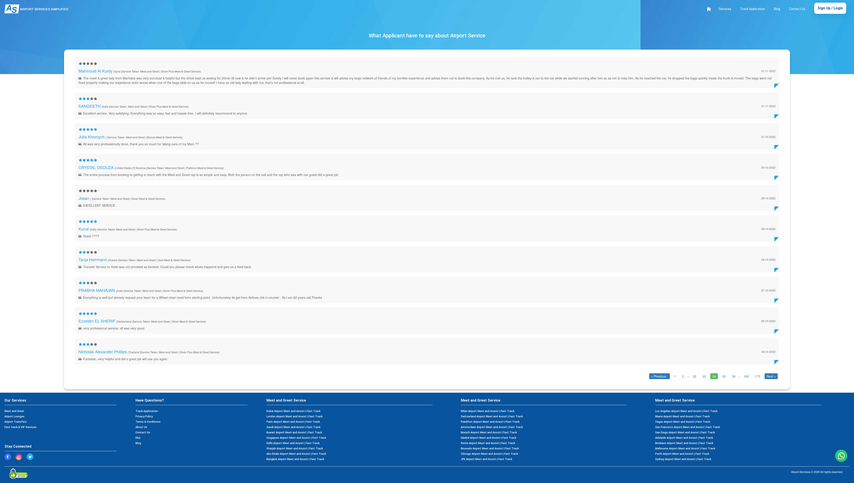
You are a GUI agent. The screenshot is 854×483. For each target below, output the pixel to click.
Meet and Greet (14, 411)
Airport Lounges (14, 416)
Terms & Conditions (148, 421)
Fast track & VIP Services (20, 427)
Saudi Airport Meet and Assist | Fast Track (293, 427)
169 (746, 376)
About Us (141, 427)
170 (757, 376)
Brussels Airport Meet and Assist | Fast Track (490, 448)
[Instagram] (20, 456)
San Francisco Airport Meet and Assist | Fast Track (687, 427)
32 (694, 376)
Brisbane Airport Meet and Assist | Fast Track (684, 443)
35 (724, 376)
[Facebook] (8, 456)
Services (725, 9)
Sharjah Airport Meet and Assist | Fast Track (294, 448)
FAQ (137, 437)
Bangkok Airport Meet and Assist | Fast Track (295, 459)
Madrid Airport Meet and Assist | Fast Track (488, 437)
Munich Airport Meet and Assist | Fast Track (489, 432)
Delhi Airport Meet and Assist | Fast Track (293, 443)
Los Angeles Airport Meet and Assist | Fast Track (686, 411)
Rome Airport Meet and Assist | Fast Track (488, 443)
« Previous (659, 376)
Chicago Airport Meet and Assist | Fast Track (489, 453)
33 (704, 376)
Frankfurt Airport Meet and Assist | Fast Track (490, 421)
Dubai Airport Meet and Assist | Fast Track (293, 411)
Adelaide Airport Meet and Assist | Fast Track (684, 437)
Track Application (752, 9)
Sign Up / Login (830, 8)
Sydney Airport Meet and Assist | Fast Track (683, 459)
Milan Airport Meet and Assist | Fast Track (487, 411)
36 (733, 376)
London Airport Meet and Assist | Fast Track (294, 416)
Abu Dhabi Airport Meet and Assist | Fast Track (296, 453)
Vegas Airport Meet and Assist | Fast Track (682, 421)
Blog (777, 9)
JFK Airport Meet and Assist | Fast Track (486, 459)
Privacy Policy (144, 416)
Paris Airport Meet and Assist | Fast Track (293, 421)
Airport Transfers (15, 421)
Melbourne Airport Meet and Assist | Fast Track (685, 448)
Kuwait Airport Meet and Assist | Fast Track (294, 432)
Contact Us (797, 9)
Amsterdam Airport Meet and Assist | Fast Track (492, 427)
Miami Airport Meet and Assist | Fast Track (682, 416)
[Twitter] (31, 456)
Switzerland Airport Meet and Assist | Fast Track (492, 416)
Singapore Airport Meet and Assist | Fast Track (296, 437)
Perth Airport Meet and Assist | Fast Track (682, 453)
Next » (771, 376)
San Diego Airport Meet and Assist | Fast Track (685, 432)
